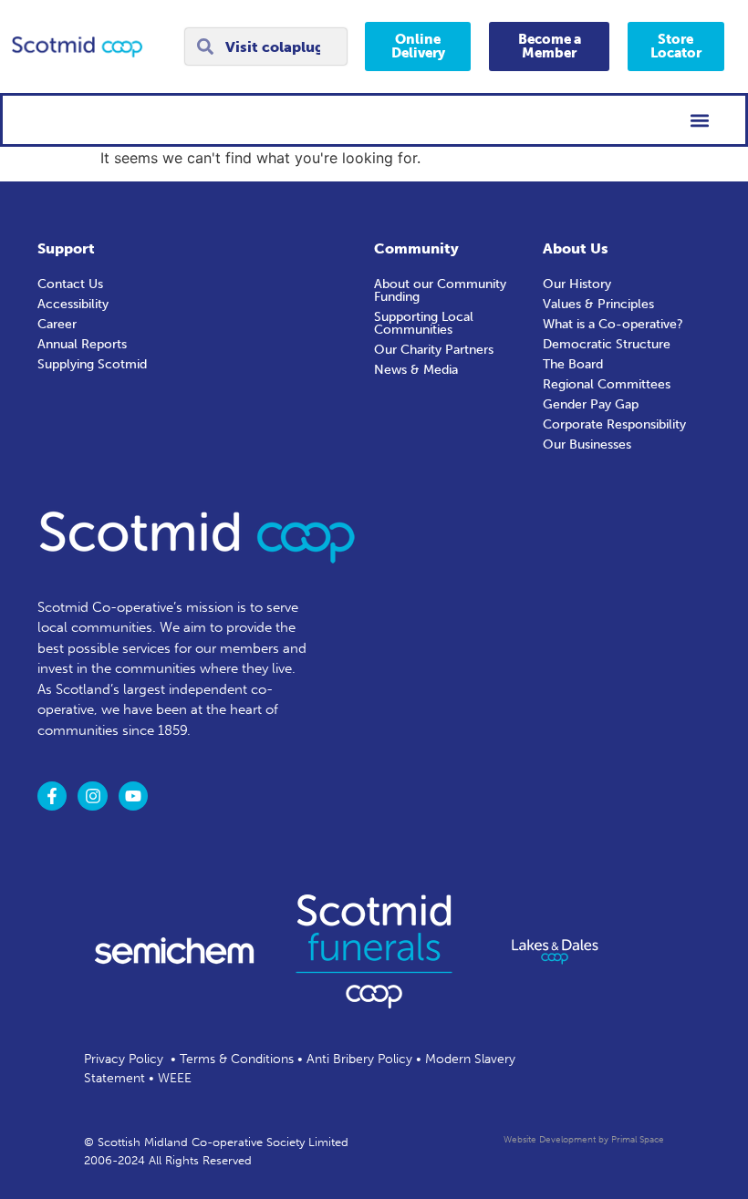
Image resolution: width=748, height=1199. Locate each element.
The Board (573, 364)
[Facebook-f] (52, 796)
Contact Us (70, 284)
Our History (577, 284)
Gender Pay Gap (591, 404)
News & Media (416, 369)
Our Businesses (587, 444)
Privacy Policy (123, 1059)
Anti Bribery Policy (359, 1059)
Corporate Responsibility (614, 424)
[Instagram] (92, 796)
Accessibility (73, 304)
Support (66, 248)
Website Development (550, 1139)
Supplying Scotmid (92, 364)
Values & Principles (598, 304)
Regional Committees (606, 384)
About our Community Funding (440, 290)
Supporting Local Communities (423, 323)
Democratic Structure (606, 344)
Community (416, 248)
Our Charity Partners (433, 349)
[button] (699, 120)
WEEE (175, 1078)
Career (57, 324)
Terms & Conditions (237, 1059)
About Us (575, 248)
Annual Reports (82, 344)
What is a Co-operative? (613, 324)
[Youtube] (133, 796)
